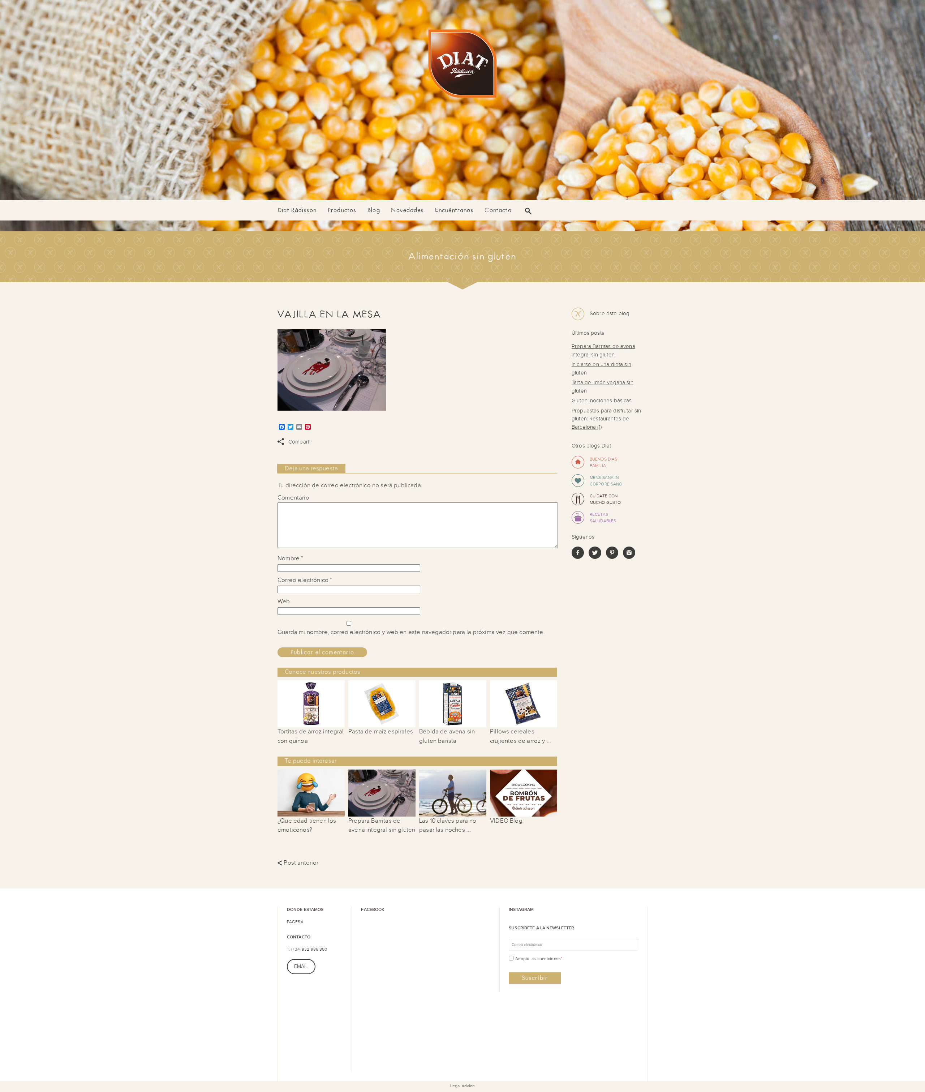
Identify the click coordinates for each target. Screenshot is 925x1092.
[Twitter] (595, 557)
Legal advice (462, 1085)
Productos (342, 210)
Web (284, 601)
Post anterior (298, 862)
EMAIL (301, 966)
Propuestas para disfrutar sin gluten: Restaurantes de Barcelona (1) (606, 419)
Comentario (293, 497)
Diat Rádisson (297, 210)
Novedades (407, 210)
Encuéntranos (454, 210)
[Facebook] (578, 557)
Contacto (498, 210)
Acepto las (538, 958)
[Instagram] (629, 557)
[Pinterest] (612, 557)
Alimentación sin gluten (462, 256)
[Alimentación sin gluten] (462, 65)
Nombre (290, 558)
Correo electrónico (305, 580)
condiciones (549, 958)
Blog (373, 210)
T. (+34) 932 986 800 (307, 949)
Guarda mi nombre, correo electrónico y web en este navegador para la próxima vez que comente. (411, 632)
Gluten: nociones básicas (602, 401)
